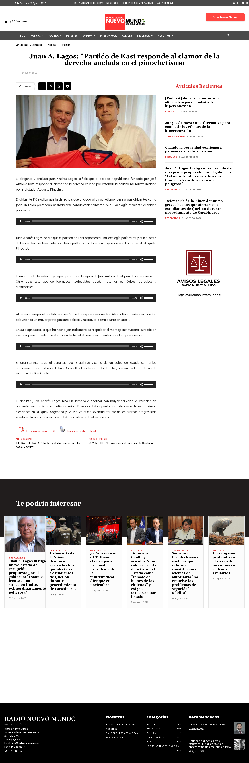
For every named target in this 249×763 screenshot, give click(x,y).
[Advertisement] (124, 633)
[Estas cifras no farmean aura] (239, 727)
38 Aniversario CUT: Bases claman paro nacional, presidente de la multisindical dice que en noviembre (103, 569)
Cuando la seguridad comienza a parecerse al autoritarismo (193, 150)
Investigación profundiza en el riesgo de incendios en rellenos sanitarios (225, 563)
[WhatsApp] (59, 86)
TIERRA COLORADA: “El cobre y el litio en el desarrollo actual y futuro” (48, 445)
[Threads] (20, 751)
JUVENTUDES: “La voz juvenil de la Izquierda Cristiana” (121, 443)
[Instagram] (238, 3)
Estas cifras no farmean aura (207, 724)
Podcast (170, 111)
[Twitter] (234, 3)
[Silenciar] (141, 221)
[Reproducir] (20, 221)
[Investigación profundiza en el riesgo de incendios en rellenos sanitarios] (226, 530)
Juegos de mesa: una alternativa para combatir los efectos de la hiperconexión (197, 127)
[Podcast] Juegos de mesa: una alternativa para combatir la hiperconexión (192, 102)
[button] (228, 35)
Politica (66, 44)
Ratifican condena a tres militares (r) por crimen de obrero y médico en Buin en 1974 (210, 744)
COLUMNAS (171, 157)
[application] (86, 221)
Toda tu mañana (175, 136)
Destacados (36, 44)
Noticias (52, 44)
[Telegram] (243, 3)
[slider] (149, 221)
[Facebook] (42, 86)
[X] (50, 86)
